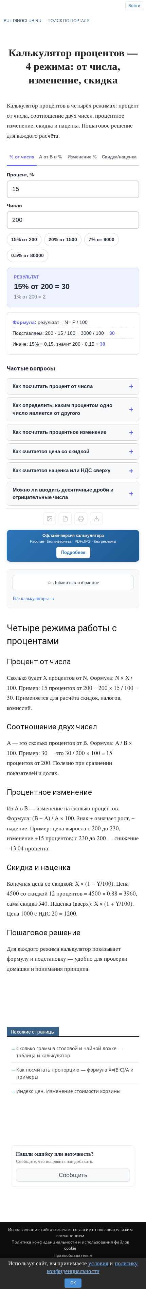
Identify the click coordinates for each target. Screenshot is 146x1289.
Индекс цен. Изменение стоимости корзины (68, 1091)
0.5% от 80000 (27, 255)
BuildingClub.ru (22, 20)
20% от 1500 (63, 239)
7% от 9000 (101, 239)
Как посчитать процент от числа (53, 386)
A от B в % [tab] (50, 156)
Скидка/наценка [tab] (119, 156)
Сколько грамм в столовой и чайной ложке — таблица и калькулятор (69, 1052)
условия (98, 1263)
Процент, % (20, 174)
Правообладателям (73, 1255)
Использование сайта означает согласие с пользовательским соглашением (70, 1232)
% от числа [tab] (22, 156)
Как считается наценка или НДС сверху (61, 470)
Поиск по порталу (68, 20)
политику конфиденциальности (92, 1267)
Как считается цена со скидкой (51, 451)
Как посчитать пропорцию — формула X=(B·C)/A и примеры (74, 1073)
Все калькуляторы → (34, 598)
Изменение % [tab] (82, 156)
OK (73, 1283)
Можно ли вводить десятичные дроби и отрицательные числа (63, 493)
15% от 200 (24, 239)
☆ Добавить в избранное (73, 582)
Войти (134, 5)
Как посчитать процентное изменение (59, 432)
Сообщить (73, 1175)
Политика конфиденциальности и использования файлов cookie (70, 1245)
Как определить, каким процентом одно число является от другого (62, 409)
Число (14, 205)
